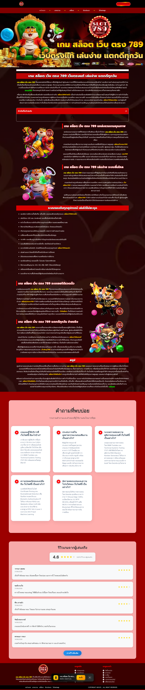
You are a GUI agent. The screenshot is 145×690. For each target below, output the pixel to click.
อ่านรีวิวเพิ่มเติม (72, 653)
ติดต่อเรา (86, 10)
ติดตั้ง (81, 677)
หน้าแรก (42, 10)
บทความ (57, 10)
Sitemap (102, 10)
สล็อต (72, 10)
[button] (126, 111)
